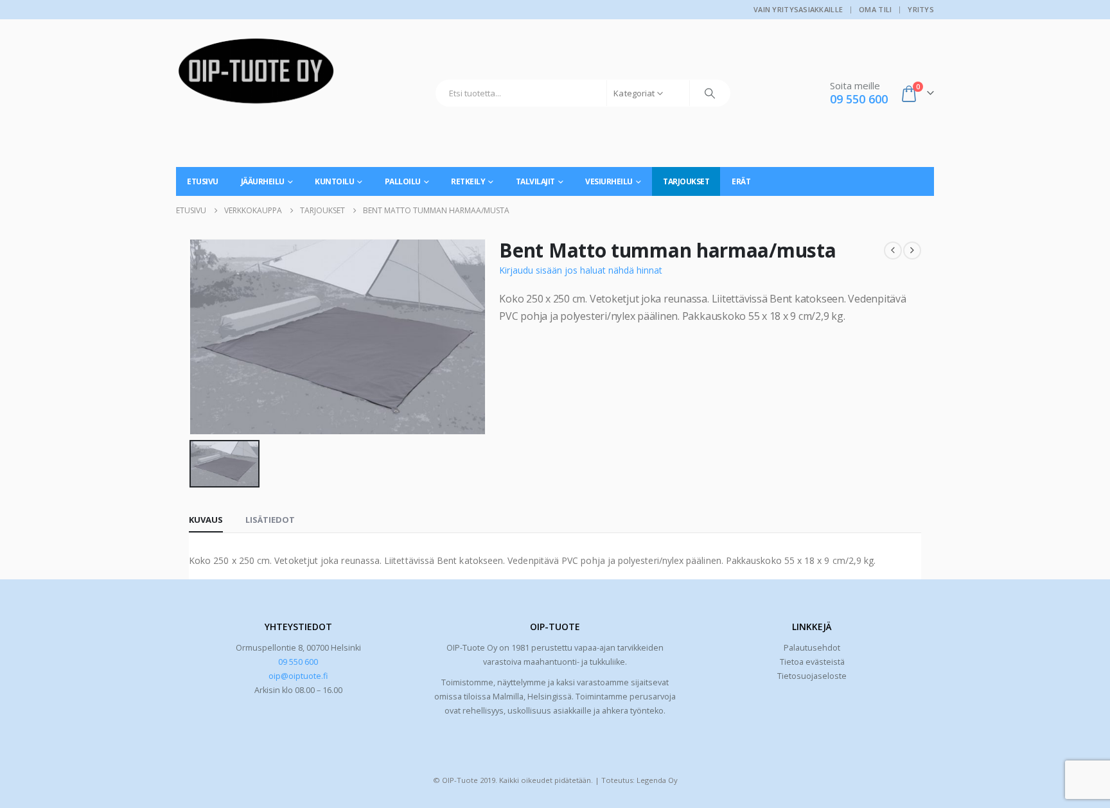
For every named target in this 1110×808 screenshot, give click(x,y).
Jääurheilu (263, 181)
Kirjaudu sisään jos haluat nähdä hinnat (580, 270)
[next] (912, 250)
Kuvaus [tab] (206, 519)
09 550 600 (298, 661)
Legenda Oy (657, 780)
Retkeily (468, 181)
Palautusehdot (812, 647)
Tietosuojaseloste (812, 676)
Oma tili (875, 9)
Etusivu (202, 181)
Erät (741, 181)
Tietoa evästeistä (812, 661)
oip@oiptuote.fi (298, 676)
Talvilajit (535, 181)
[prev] (893, 250)
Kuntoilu (334, 181)
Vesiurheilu (609, 181)
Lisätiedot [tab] (270, 519)
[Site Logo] (256, 75)
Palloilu (403, 181)
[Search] (710, 93)
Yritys (921, 9)
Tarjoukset (686, 181)
